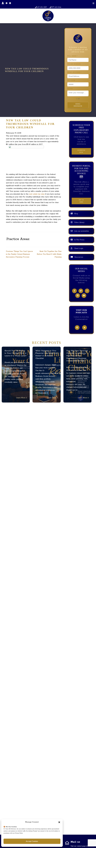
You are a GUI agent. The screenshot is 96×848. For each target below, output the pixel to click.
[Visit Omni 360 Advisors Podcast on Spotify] (77, 328)
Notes (70, 89)
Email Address (74, 72)
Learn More (21, 398)
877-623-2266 (56, 7)
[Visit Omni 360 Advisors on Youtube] (84, 296)
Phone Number (74, 64)
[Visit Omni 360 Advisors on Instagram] (87, 291)
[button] (59, 822)
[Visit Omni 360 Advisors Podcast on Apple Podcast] (84, 328)
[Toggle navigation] (93, 3)
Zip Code (71, 80)
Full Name (72, 56)
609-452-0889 (42, 7)
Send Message (78, 105)
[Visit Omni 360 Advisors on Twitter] (80, 291)
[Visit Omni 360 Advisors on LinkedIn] (77, 296)
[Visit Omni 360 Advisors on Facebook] (74, 291)
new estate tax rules (37, 194)
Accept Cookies (32, 841)
